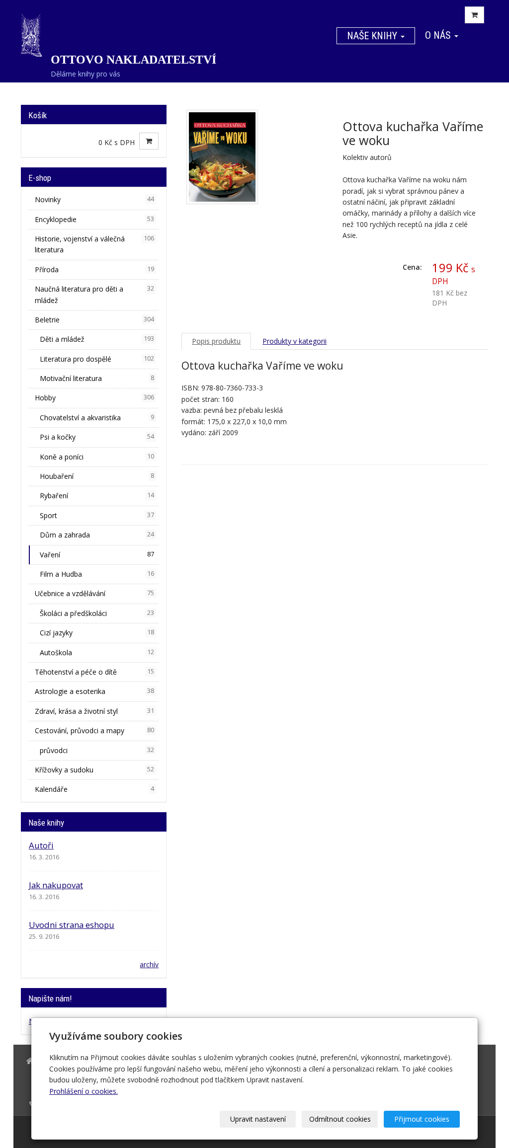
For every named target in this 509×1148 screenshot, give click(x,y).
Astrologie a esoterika (94, 691)
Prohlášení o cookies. (83, 1091)
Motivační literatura (97, 378)
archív (149, 964)
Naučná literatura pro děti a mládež (94, 294)
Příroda (94, 269)
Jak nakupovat (56, 885)
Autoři (41, 845)
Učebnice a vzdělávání (94, 593)
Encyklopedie (94, 219)
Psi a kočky (97, 437)
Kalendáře (94, 789)
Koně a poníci (97, 456)
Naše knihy (373, 36)
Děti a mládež (97, 339)
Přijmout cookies (421, 1119)
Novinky (94, 199)
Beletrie (94, 319)
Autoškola (97, 652)
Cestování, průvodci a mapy (94, 730)
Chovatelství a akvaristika (97, 417)
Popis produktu (216, 341)
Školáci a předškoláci (97, 613)
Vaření (97, 554)
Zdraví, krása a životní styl (94, 711)
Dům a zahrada (97, 534)
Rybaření (97, 495)
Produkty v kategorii (294, 341)
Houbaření (97, 476)
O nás (439, 35)
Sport (97, 515)
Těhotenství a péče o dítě (94, 672)
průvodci (97, 750)
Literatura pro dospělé (97, 359)
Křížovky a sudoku (94, 769)
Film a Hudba (97, 574)
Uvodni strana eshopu (71, 924)
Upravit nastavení (258, 1119)
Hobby (94, 397)
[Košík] (474, 14)
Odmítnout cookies (340, 1119)
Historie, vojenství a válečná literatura (94, 244)
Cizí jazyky (97, 632)
